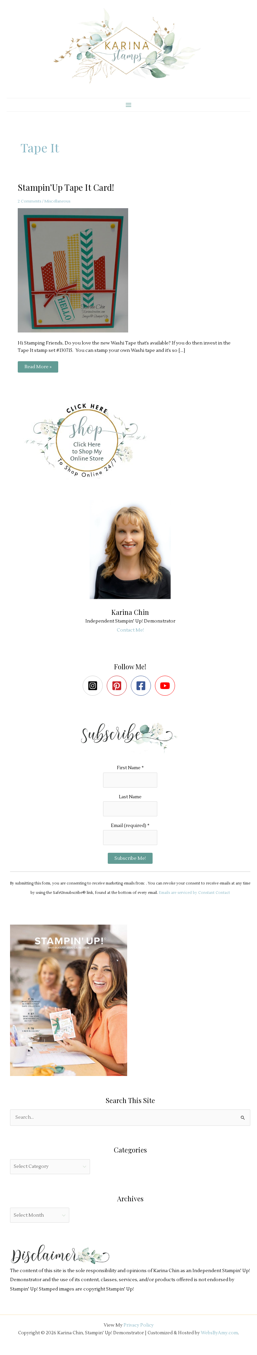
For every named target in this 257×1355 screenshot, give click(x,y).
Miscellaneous (57, 201)
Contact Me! (130, 630)
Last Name (130, 797)
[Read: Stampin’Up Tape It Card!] (77, 270)
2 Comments (29, 201)
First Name (130, 768)
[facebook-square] (142, 686)
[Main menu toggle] (128, 104)
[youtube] (166, 686)
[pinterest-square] (118, 686)
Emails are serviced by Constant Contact (194, 893)
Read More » (38, 368)
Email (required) (130, 825)
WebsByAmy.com (219, 1333)
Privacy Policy (138, 1325)
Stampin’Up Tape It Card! (66, 187)
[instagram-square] (94, 686)
